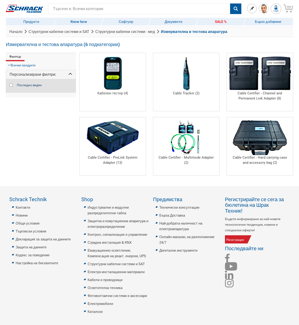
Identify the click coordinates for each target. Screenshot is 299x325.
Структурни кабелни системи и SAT (58, 31)
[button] (41, 74)
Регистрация (235, 240)
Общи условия (27, 223)
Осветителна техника (105, 288)
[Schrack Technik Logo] (24, 8)
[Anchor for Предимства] (185, 199)
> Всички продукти (22, 65)
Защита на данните (31, 247)
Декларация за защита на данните (43, 239)
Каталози (95, 312)
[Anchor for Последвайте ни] (266, 248)
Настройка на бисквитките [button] (37, 263)
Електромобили (100, 304)
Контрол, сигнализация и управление (117, 234)
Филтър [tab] (15, 56)
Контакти (23, 207)
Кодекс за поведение (33, 255)
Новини (22, 215)
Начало (15, 31)
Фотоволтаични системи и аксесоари (117, 296)
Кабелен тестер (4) (112, 93)
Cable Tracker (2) (186, 93)
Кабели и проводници (105, 280)
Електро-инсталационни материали (116, 272)
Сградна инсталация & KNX (110, 242)
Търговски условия (31, 231)
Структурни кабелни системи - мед (125, 31)
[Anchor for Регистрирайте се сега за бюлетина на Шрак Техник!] (288, 205)
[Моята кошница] (288, 8)
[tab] (41, 74)
